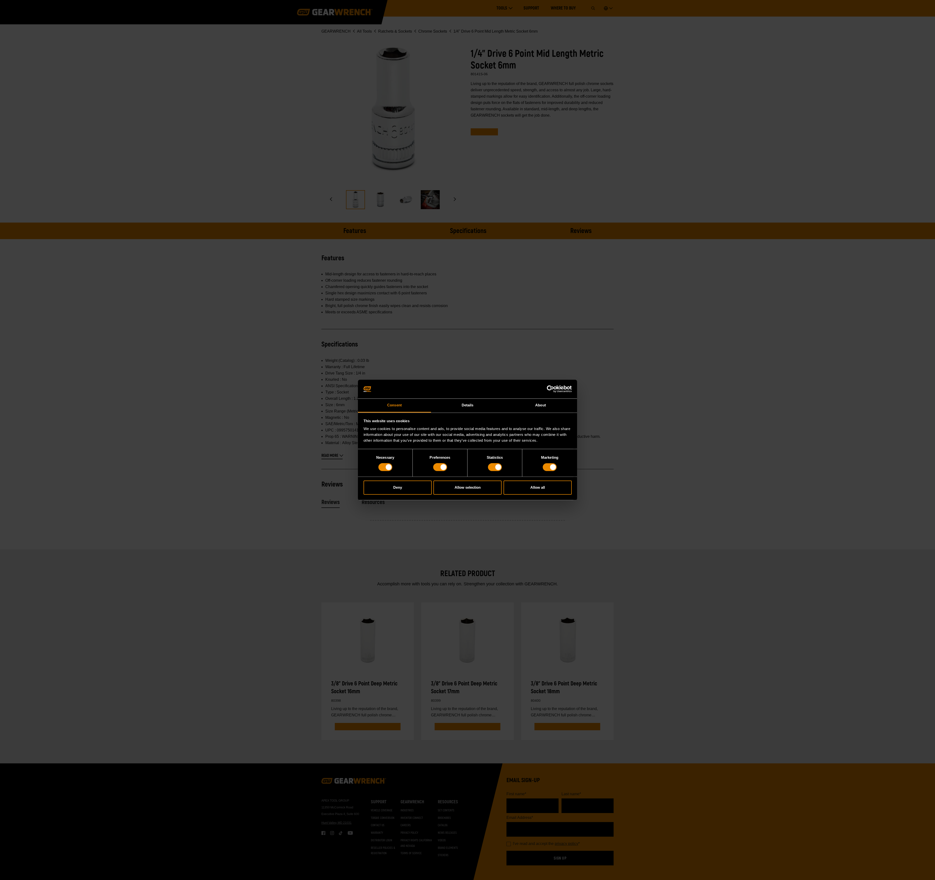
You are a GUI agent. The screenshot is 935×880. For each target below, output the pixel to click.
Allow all (537, 487)
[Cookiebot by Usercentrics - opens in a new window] (550, 389)
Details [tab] (468, 405)
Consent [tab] (394, 405)
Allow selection (468, 487)
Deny (397, 487)
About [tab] (540, 405)
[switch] (440, 467)
